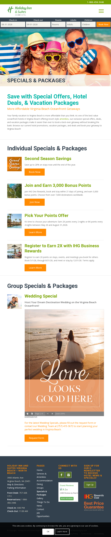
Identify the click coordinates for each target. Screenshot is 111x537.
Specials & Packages (36, 81)
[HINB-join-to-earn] (14, 191)
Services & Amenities (42, 475)
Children (88, 20)
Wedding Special (41, 296)
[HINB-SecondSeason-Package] (14, 164)
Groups (40, 487)
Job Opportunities (43, 514)
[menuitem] (100, 10)
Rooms (58, 20)
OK (48, 531)
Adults (73, 20)
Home (39, 470)
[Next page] (32, 413)
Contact (40, 509)
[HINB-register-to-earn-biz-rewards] (14, 251)
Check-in (13, 20)
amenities (64, 118)
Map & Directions (15, 484)
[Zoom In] (52, 413)
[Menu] (100, 10)
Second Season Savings (48, 158)
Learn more (62, 531)
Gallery (40, 498)
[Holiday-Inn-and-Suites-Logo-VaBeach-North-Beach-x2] (19, 10)
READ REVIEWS (67, 498)
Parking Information (16, 487)
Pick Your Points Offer (47, 215)
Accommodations (45, 480)
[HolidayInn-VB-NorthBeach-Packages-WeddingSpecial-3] (14, 301)
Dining (40, 484)
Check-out (38, 20)
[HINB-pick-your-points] (14, 221)
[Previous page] (27, 413)
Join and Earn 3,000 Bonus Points (58, 185)
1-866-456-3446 (95, 2)
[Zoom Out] (48, 413)
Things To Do (43, 502)
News (39, 505)
